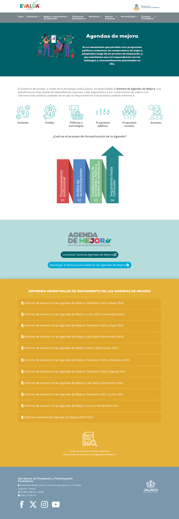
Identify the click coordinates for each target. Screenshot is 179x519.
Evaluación (32, 17)
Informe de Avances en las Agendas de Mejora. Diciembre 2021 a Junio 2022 (73, 394)
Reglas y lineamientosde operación (55, 18)
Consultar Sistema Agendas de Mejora (88, 254)
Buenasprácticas (110, 18)
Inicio (20, 17)
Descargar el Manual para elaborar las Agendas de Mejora (88, 265)
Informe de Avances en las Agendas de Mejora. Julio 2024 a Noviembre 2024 (73, 336)
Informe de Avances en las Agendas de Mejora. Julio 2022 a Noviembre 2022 (73, 383)
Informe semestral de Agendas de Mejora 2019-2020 (58, 417)
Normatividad (128, 17)
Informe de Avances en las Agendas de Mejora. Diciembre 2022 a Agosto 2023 (74, 371)
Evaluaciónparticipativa (79, 18)
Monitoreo (94, 17)
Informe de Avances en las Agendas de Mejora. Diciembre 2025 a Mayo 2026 (73, 303)
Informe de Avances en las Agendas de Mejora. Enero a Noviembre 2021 (71, 406)
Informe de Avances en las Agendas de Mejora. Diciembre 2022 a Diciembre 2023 (76, 360)
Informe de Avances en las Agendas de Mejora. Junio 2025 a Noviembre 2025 (73, 314)
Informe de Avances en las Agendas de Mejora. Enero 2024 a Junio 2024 (70, 348)
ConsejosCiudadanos (147, 18)
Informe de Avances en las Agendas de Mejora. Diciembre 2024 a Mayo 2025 (73, 325)
